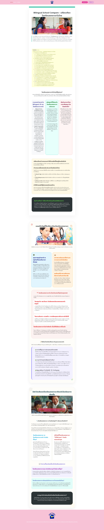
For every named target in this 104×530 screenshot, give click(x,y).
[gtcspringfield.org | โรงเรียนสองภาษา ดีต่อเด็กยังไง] (52, 2)
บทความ (15, 2)
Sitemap (18, 2)
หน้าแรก (11, 2)
